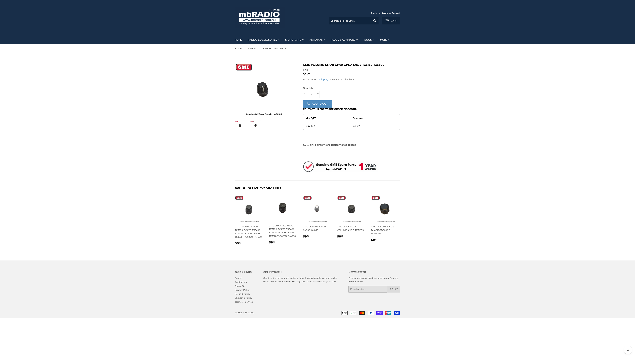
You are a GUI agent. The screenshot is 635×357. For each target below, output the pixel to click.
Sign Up (394, 289)
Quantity (308, 88)
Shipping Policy (243, 298)
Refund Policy (242, 294)
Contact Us (241, 282)
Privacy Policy (242, 290)
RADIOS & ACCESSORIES (263, 39)
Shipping (323, 79)
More (383, 39)
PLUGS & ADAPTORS (343, 39)
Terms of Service (244, 301)
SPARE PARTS (293, 39)
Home (238, 39)
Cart (393, 20)
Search (238, 278)
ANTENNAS (316, 39)
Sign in (374, 13)
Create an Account (391, 13)
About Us (240, 286)
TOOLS (368, 39)
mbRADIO (248, 312)
